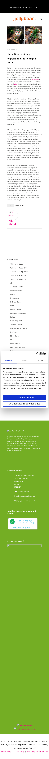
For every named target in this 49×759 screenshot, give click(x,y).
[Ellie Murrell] (13, 215)
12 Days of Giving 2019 (18, 268)
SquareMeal (35, 79)
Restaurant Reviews (17, 347)
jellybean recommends (18, 328)
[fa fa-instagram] (17, 457)
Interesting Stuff (16, 321)
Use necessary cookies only (24, 404)
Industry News (15, 309)
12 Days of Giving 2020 (19, 272)
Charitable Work (16, 291)
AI (11, 283)
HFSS (12, 306)
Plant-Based (14, 336)
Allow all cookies (24, 398)
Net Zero (13, 332)
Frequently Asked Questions (37, 751)
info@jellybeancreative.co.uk (21, 7)
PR (11, 340)
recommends (15, 343)
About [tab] (40, 360)
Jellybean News (16, 325)
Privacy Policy (6, 751)
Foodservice (14, 298)
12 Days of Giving (16, 264)
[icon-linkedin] (10, 457)
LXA (15, 84)
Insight (12, 317)
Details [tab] (24, 360)
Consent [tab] (8, 360)
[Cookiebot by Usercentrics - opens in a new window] (36, 353)
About (10, 206)
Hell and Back (15, 302)
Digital (12, 294)
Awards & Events (20, 40)
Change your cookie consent (24, 501)
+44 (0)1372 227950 (21, 491)
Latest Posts (19, 206)
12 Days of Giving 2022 (18, 279)
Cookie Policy (19, 751)
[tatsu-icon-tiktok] (29, 457)
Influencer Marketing (18, 313)
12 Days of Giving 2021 (18, 275)
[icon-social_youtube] (23, 457)
